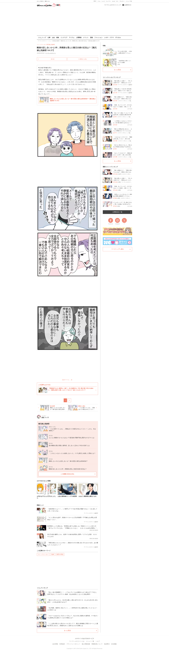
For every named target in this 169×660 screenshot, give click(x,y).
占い (117, 1)
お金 (53, 37)
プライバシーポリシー (73, 644)
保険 (57, 37)
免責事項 (107, 644)
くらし (99, 1)
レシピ (103, 1)
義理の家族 (60, 554)
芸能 (91, 37)
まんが (113, 1)
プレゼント (122, 1)
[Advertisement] (84, 21)
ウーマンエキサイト (50, 53)
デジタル (118, 37)
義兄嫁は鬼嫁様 (51, 44)
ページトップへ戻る (117, 249)
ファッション (98, 37)
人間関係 (78, 37)
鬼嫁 (52, 554)
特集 (104, 45)
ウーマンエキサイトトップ (112, 5)
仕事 (49, 37)
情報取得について (97, 644)
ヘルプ (98, 641)
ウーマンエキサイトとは (76, 641)
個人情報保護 (86, 644)
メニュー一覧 (129, 1)
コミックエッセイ (43, 554)
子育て (94, 1)
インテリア (64, 37)
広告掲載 (114, 644)
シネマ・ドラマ (109, 37)
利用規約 (62, 644)
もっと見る (67, 630)
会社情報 (55, 644)
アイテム (71, 37)
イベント (86, 37)
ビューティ (108, 1)
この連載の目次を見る (67, 474)
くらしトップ (42, 37)
